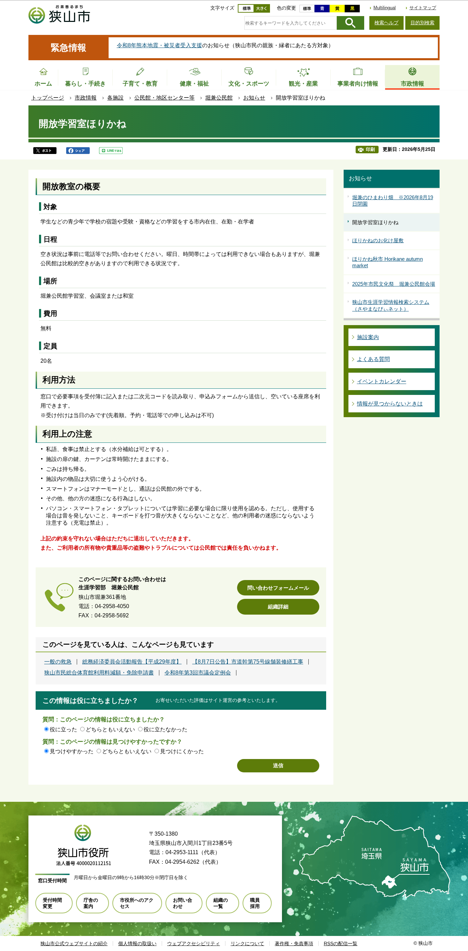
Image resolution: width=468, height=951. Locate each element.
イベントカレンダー (381, 381)
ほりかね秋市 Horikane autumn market (387, 262)
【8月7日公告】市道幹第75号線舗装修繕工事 (247, 662)
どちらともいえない (110, 729)
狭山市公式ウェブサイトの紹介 (74, 943)
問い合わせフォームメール (278, 588)
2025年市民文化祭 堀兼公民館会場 (393, 284)
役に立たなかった (165, 729)
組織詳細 (278, 606)
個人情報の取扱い (137, 943)
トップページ (47, 98)
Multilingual (384, 7)
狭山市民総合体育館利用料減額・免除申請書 (99, 673)
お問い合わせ (182, 903)
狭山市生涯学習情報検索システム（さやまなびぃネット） (390, 305)
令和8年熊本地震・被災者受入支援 (159, 45)
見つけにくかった (182, 751)
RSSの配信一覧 (340, 943)
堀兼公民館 (219, 98)
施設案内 (368, 337)
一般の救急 (58, 662)
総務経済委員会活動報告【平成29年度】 (132, 662)
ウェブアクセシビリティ (193, 943)
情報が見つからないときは (390, 404)
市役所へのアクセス (136, 903)
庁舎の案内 (91, 903)
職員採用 (255, 903)
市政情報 (86, 98)
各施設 (115, 98)
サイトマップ (422, 7)
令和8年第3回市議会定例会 (197, 673)
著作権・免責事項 (294, 943)
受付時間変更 (52, 903)
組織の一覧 (220, 903)
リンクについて (247, 943)
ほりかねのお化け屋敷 (378, 240)
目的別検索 (422, 22)
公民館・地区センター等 (164, 98)
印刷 (370, 149)
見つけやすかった (72, 751)
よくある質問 (373, 359)
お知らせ (254, 98)
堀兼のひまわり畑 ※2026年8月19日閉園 (392, 200)
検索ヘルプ (386, 22)
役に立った (63, 729)
